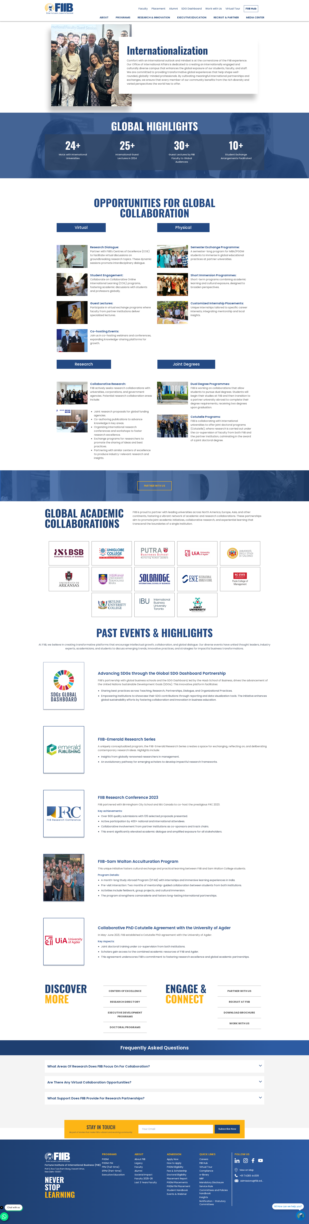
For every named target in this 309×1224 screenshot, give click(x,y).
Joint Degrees (186, 364)
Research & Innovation (154, 17)
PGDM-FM (107, 1163)
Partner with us (239, 991)
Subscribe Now (227, 1129)
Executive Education (191, 17)
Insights (203, 1197)
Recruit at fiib (239, 1002)
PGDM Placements (177, 1182)
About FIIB (140, 1159)
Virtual (81, 227)
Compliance (206, 1170)
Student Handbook (177, 1190)
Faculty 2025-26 (144, 1178)
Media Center (255, 17)
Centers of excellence (125, 991)
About (104, 17)
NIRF (201, 1178)
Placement (158, 8)
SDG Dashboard (191, 8)
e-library (204, 1174)
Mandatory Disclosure (211, 1182)
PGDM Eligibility (175, 1167)
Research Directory (125, 1002)
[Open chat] (300, 1215)
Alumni (173, 8)
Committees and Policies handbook (213, 1192)
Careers (203, 1159)
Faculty (143, 8)
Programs (123, 17)
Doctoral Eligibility (176, 1174)
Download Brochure (239, 1012)
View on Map (246, 1170)
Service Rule (206, 1186)
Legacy (139, 1163)
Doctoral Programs (125, 1027)
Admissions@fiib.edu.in (252, 1180)
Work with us (239, 1023)
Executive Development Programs (125, 1014)
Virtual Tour (232, 8)
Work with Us (213, 8)
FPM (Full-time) (110, 1167)
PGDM (105, 1159)
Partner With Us (154, 486)
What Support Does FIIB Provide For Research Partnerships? (96, 1098)
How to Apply (174, 1163)
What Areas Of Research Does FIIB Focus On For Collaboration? (98, 1066)
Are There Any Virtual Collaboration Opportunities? (89, 1082)
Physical (183, 227)
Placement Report (177, 1178)
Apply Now (172, 1159)
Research (84, 364)
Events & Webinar (177, 1194)
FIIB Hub (251, 8)
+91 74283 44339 (249, 1175)
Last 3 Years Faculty (146, 1182)
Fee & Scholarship (177, 1170)
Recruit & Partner (226, 17)
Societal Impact (143, 1174)
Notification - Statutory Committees (212, 1203)
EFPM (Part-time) (112, 1170)
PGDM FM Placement (178, 1186)
